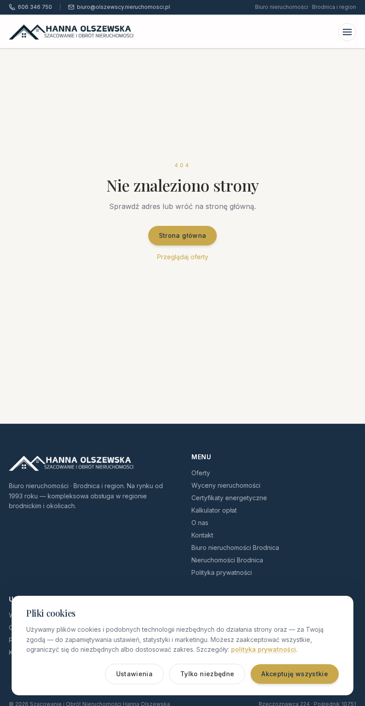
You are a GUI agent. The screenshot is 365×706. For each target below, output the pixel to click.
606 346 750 (35, 7)
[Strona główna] (73, 32)
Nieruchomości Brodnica (227, 560)
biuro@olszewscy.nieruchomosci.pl (123, 7)
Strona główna (183, 235)
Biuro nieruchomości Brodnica (235, 547)
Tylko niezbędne (207, 674)
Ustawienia (134, 674)
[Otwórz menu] (347, 32)
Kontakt (202, 535)
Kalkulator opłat (214, 510)
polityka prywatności (263, 649)
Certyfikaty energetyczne (229, 497)
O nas (199, 522)
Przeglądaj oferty (182, 257)
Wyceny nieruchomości (225, 485)
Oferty (200, 473)
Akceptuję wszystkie (294, 674)
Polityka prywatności (221, 572)
